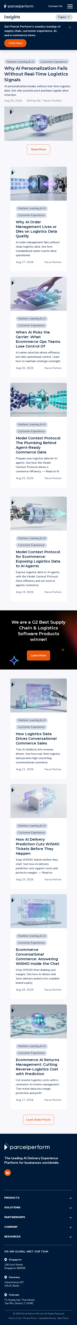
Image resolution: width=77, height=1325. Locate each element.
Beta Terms (63, 1318)
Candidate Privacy (47, 1318)
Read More (38, 149)
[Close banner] (70, 27)
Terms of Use (15, 1318)
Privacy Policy (30, 1318)
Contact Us (55, 6)
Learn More (38, 655)
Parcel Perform (52, 101)
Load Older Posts (38, 1120)
